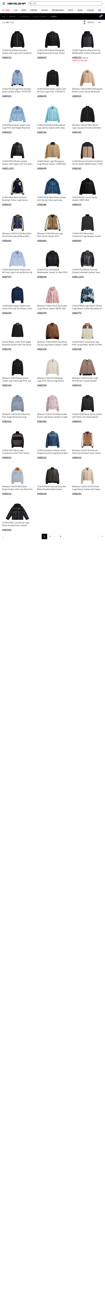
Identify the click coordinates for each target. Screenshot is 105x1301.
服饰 (100, 10)
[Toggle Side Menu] (3, 3)
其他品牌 (90, 10)
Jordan (33, 10)
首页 (3, 16)
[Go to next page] (102, 536)
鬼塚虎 (80, 10)
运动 (16, 10)
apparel (12, 16)
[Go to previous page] (2, 536)
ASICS (70, 10)
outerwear (24, 16)
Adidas (44, 10)
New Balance (58, 10)
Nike (24, 10)
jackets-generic (40, 16)
